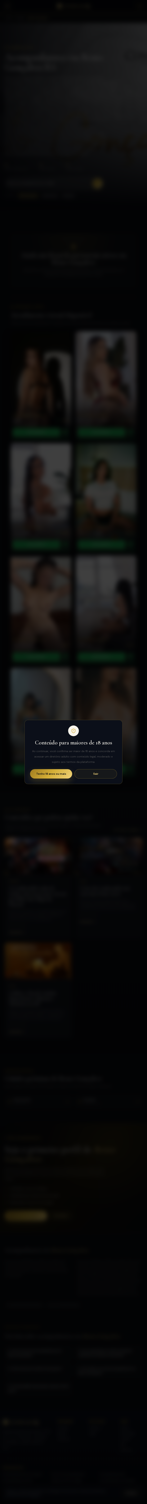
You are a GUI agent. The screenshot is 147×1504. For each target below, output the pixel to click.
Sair (95, 773)
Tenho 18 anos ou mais (51, 773)
